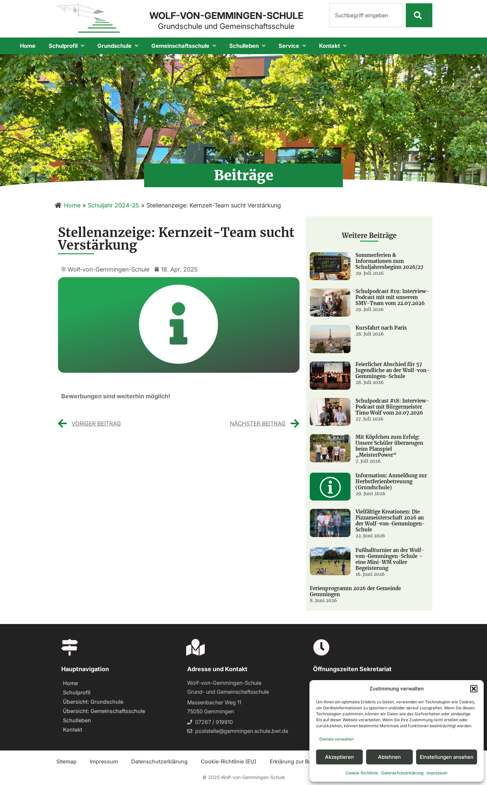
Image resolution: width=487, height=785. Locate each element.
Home (27, 45)
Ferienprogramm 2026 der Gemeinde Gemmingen (355, 591)
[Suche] (419, 15)
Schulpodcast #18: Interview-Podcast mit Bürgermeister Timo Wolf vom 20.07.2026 (392, 407)
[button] (473, 688)
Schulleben (244, 45)
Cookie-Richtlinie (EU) (228, 761)
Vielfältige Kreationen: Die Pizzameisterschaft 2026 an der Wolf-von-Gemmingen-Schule (390, 521)
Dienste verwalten (336, 739)
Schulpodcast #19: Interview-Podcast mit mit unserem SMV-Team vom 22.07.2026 (392, 297)
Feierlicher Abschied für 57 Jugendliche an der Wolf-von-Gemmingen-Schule (392, 370)
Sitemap (66, 761)
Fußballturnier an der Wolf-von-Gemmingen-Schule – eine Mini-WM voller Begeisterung (389, 559)
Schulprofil (63, 45)
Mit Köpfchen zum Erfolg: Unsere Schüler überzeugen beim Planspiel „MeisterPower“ (389, 446)
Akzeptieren (339, 757)
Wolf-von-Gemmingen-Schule (226, 15)
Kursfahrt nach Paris (381, 328)
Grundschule (114, 45)
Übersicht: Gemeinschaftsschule (104, 711)
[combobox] (366, 15)
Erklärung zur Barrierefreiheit (306, 761)
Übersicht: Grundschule (93, 701)
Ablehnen (389, 757)
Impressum (437, 772)
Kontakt (329, 45)
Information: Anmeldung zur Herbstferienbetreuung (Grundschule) (391, 481)
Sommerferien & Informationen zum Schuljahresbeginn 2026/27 (389, 261)
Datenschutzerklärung (402, 772)
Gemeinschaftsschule (180, 45)
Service (289, 45)
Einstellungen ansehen (446, 757)
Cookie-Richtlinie (362, 772)
